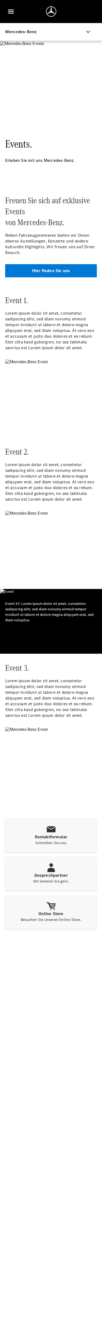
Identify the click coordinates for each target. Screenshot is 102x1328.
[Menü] (10, 11)
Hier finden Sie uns (51, 271)
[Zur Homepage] (51, 11)
